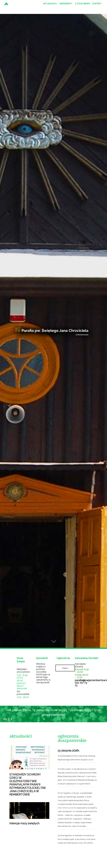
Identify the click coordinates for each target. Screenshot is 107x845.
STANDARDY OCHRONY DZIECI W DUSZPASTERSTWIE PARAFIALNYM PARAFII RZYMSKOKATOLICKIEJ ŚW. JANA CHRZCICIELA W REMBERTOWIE (27, 784)
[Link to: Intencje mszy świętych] (29, 810)
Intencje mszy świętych (24, 823)
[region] (53, 715)
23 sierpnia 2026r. (68, 750)
